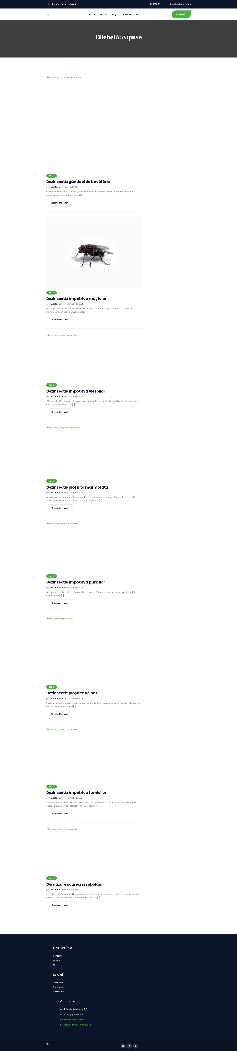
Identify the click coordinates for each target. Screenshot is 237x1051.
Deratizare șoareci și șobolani (74, 884)
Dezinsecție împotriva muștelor (76, 298)
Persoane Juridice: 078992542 (75, 1024)
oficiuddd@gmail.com (180, 4)
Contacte (126, 14)
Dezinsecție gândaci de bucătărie (78, 181)
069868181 (155, 4)
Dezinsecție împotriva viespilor (75, 391)
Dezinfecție (58, 982)
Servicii (103, 14)
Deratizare (58, 987)
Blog (114, 14)
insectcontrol (56, 187)
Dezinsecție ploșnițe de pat (71, 693)
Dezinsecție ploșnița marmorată (77, 487)
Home (92, 14)
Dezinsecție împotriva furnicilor (76, 792)
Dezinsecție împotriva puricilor (75, 582)
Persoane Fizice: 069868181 (73, 1019)
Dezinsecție (58, 991)
